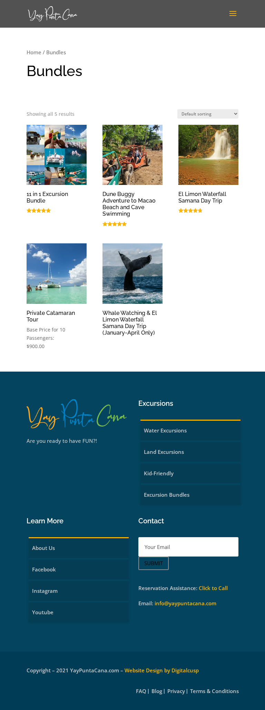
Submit (153, 563)
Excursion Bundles (166, 494)
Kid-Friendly (159, 473)
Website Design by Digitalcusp (162, 670)
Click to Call (213, 588)
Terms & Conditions (214, 691)
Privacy (176, 691)
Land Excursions (164, 451)
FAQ (141, 691)
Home (34, 52)
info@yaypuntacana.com (185, 603)
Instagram (45, 590)
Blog (156, 691)
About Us (43, 547)
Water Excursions (165, 430)
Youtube (42, 612)
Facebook (44, 569)
